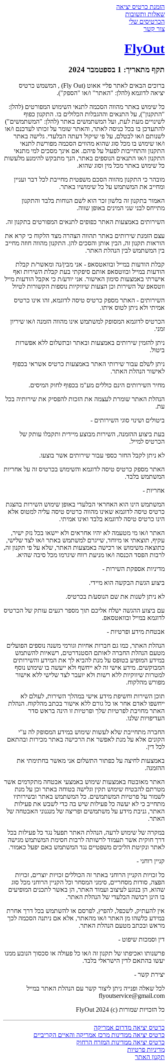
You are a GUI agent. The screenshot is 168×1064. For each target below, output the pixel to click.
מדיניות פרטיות (146, 1049)
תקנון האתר (150, 1056)
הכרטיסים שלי (147, 21)
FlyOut (144, 48)
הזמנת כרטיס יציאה (140, 6)
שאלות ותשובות (145, 14)
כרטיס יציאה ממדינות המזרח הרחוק (120, 1042)
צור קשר (154, 28)
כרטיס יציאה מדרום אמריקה (129, 1027)
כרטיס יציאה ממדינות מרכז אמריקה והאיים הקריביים (99, 1034)
